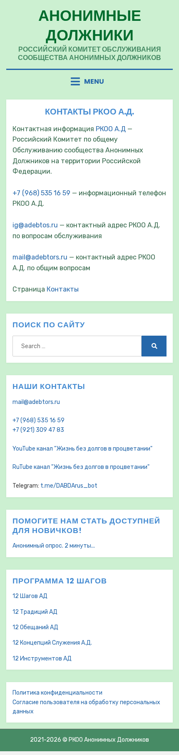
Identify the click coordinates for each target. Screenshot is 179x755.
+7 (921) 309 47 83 (38, 430)
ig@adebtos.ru (35, 225)
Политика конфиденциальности (57, 692)
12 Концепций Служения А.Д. (52, 642)
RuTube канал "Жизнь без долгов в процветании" (80, 467)
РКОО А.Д (111, 129)
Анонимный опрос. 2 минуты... (53, 545)
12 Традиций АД (34, 611)
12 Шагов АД (29, 596)
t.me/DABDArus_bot (68, 485)
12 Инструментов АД (42, 658)
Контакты (63, 289)
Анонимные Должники (89, 25)
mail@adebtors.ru (39, 257)
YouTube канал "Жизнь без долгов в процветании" (82, 448)
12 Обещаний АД (35, 627)
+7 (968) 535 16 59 (41, 193)
